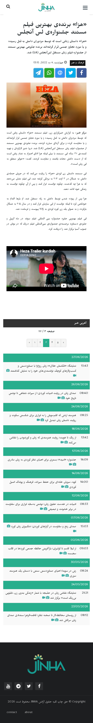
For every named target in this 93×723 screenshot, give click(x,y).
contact (12, 713)
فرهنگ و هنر (77, 63)
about (28, 713)
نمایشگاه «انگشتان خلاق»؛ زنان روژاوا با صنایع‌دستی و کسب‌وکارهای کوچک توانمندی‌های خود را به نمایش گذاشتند (43, 369)
